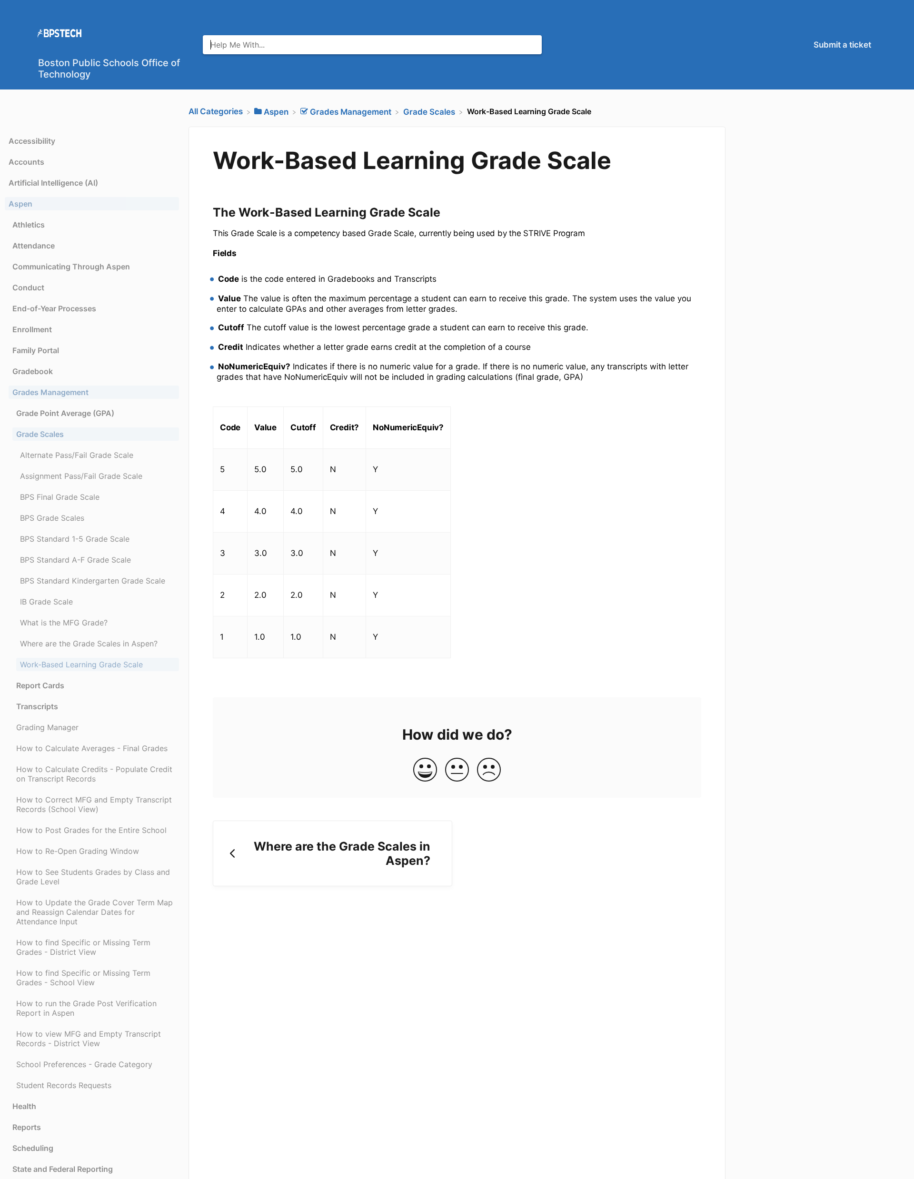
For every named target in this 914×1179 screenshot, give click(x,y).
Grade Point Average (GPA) (65, 413)
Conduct (28, 287)
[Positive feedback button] (425, 770)
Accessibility (32, 141)
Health (24, 1106)
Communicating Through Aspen (71, 266)
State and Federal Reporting (62, 1169)
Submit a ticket (842, 45)
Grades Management (50, 392)
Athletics (28, 224)
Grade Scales (40, 434)
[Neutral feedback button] (457, 770)
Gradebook (32, 371)
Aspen (20, 203)
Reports (26, 1127)
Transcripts (37, 706)
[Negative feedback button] (489, 770)
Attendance (33, 245)
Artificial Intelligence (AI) (53, 183)
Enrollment (32, 329)
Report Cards (40, 685)
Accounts (26, 162)
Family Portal (35, 350)
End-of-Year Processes (54, 308)
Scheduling (32, 1148)
